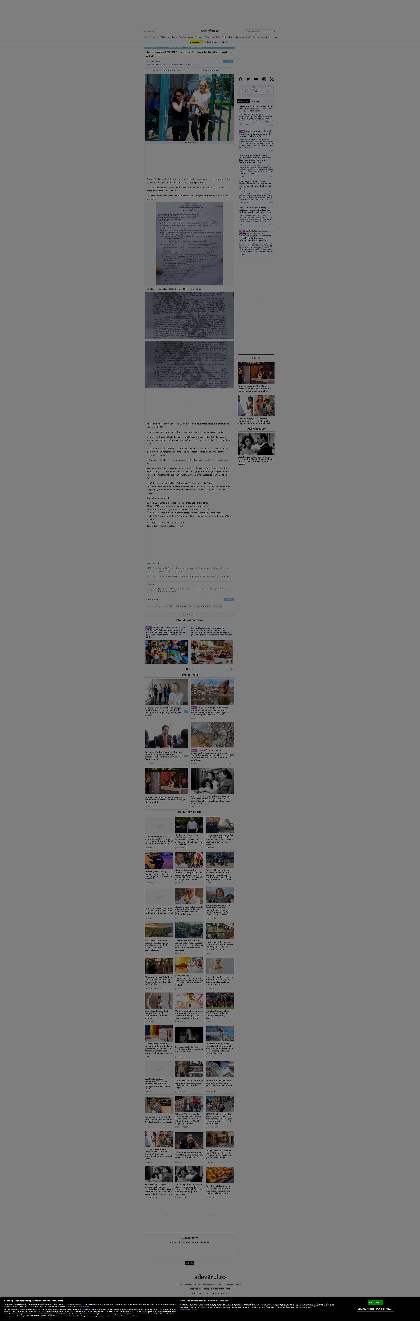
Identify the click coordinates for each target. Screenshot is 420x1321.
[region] (210, 1309)
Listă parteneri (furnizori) (188, 1309)
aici (50, 1314)
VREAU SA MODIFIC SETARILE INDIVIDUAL (375, 1309)
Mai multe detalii (83, 1306)
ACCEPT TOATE (375, 1302)
